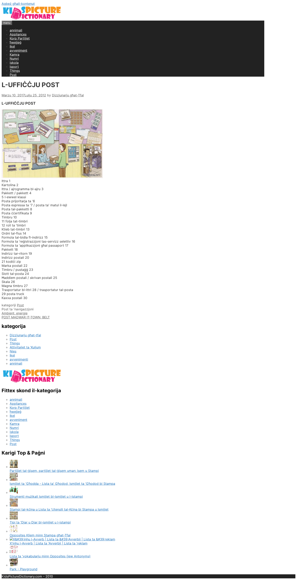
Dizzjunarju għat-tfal (25, 335)
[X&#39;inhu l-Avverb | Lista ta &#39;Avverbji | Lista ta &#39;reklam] (62, 539)
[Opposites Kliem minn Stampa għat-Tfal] (14, 531)
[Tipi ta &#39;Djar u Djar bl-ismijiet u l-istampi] (14, 518)
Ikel (12, 46)
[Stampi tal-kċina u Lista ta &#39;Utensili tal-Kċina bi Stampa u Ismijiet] (14, 505)
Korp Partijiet (20, 38)
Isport (14, 67)
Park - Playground (23, 569)
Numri (14, 58)
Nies (13, 351)
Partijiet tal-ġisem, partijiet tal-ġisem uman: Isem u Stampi (54, 471)
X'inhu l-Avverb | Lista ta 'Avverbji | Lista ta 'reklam (48, 543)
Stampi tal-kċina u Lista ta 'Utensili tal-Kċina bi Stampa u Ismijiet (59, 509)
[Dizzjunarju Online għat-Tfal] (32, 19)
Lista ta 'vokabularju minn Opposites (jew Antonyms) (50, 556)
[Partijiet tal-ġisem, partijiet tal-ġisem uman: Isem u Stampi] (14, 467)
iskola (14, 62)
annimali (16, 30)
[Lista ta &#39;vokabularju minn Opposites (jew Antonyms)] (14, 552)
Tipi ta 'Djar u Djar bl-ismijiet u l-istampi (40, 522)
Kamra (14, 54)
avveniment (18, 50)
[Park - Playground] (14, 565)
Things (15, 71)
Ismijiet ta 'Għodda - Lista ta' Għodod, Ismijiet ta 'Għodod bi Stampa (62, 484)
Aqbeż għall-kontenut (18, 4)
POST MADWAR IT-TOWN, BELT (26, 317)
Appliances (18, 34)
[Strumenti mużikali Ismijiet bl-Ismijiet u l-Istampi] (14, 492)
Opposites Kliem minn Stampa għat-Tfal (40, 535)
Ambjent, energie (14, 313)
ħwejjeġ (15, 42)
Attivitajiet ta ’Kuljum (25, 347)
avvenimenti (19, 359)
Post (13, 75)
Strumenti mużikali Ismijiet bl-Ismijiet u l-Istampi (46, 496)
